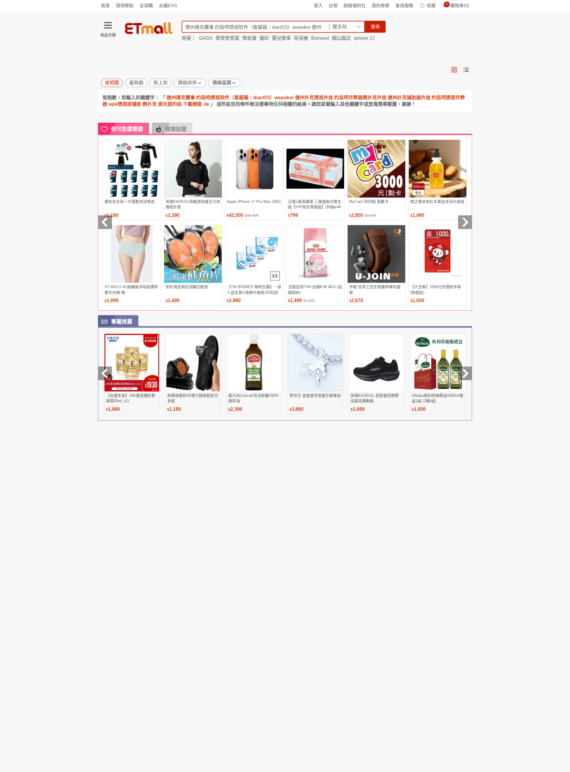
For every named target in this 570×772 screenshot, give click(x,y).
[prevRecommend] (105, 222)
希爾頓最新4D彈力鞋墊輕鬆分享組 (192, 398)
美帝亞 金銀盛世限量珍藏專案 (315, 395)
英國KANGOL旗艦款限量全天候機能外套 (193, 204)
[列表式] (466, 70)
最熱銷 (136, 82)
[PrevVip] (105, 373)
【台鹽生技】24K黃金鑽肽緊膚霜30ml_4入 (130, 398)
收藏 (431, 5)
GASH (206, 38)
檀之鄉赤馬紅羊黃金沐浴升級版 (437, 201)
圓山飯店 (341, 38)
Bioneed (320, 38)
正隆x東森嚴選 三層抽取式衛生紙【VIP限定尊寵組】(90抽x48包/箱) (314, 204)
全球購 (146, 5)
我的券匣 (381, 5)
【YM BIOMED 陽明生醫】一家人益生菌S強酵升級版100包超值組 (254, 289)
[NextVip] (465, 373)
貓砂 (264, 38)
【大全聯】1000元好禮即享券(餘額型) (435, 289)
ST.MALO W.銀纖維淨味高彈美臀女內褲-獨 (131, 289)
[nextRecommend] (465, 222)
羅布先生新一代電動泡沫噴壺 (129, 201)
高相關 (112, 82)
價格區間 (221, 82)
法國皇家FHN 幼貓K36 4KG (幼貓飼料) (315, 289)
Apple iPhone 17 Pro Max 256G (254, 201)
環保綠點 (125, 5)
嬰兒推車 (281, 38)
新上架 (160, 82)
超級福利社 (354, 5)
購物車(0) (457, 5)
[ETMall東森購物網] (149, 28)
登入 (318, 5)
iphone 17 (364, 38)
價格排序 (187, 82)
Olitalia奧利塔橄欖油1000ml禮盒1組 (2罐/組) (437, 398)
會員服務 (404, 5)
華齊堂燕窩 (227, 38)
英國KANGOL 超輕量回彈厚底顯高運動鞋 (375, 398)
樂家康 (249, 38)
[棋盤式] (454, 70)
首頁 (105, 5)
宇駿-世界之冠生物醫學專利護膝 (374, 289)
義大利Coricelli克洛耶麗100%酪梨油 (253, 398)
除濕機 (301, 38)
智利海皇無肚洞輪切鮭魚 (187, 287)
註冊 (333, 5)
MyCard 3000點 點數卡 (369, 201)
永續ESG (168, 5)
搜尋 (375, 26)
